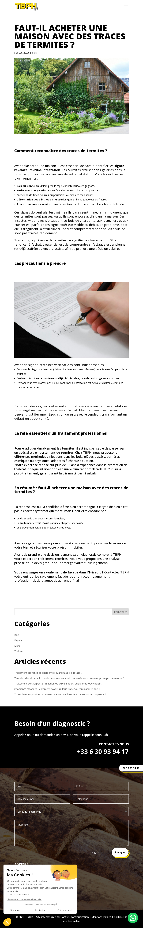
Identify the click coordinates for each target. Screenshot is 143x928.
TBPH (117, 554)
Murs (17, 645)
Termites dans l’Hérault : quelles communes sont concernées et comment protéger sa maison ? (69, 678)
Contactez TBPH (116, 572)
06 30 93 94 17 (131, 768)
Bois (34, 52)
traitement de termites (56, 452)
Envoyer (120, 852)
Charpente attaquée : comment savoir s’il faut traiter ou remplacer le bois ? (57, 689)
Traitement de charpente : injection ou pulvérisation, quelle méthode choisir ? (58, 683)
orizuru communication (75, 917)
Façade (18, 640)
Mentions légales (101, 917)
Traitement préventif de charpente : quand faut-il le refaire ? (48, 672)
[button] (133, 918)
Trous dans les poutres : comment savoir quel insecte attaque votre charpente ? (60, 694)
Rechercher (120, 612)
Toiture (18, 651)
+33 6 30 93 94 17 (103, 751)
